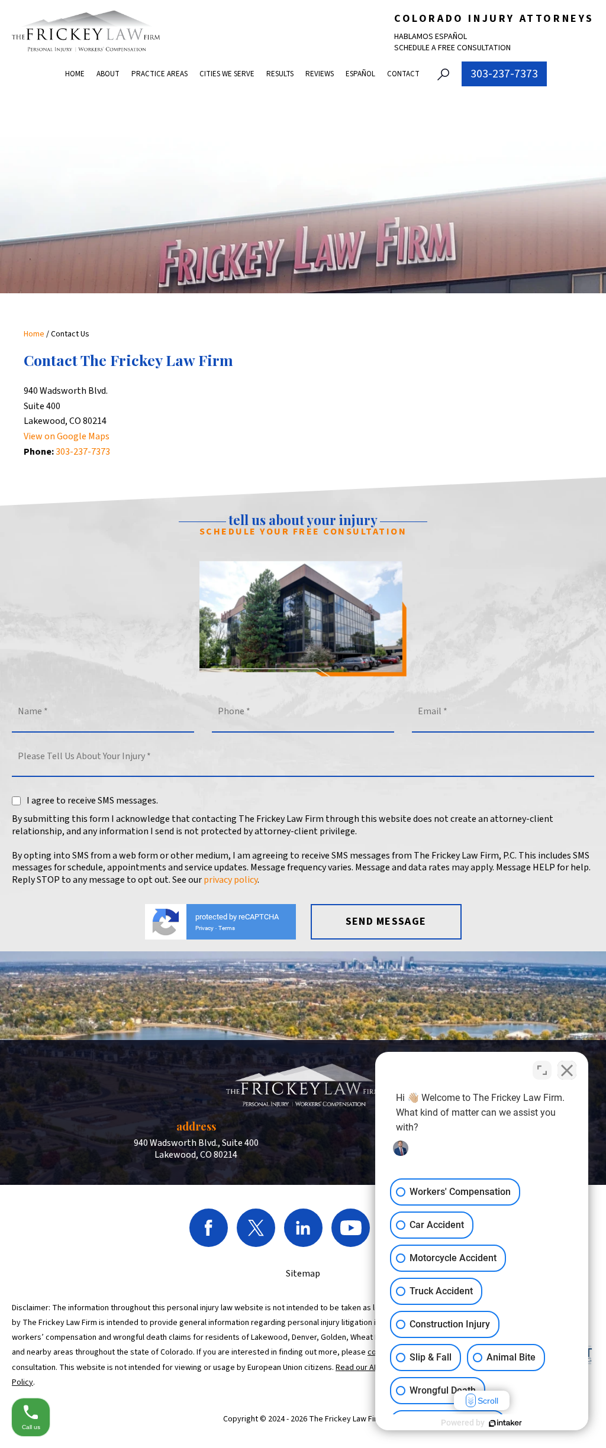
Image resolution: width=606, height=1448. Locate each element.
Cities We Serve (226, 74)
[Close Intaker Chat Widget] (566, 1070)
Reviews (319, 74)
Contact (403, 74)
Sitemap (303, 1273)
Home (75, 74)
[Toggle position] (542, 1070)
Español (360, 74)
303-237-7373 (504, 74)
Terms (226, 928)
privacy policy (230, 879)
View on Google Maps (66, 436)
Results (280, 74)
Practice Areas (159, 74)
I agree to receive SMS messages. (92, 801)
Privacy (204, 928)
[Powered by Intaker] (505, 1423)
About (108, 74)
